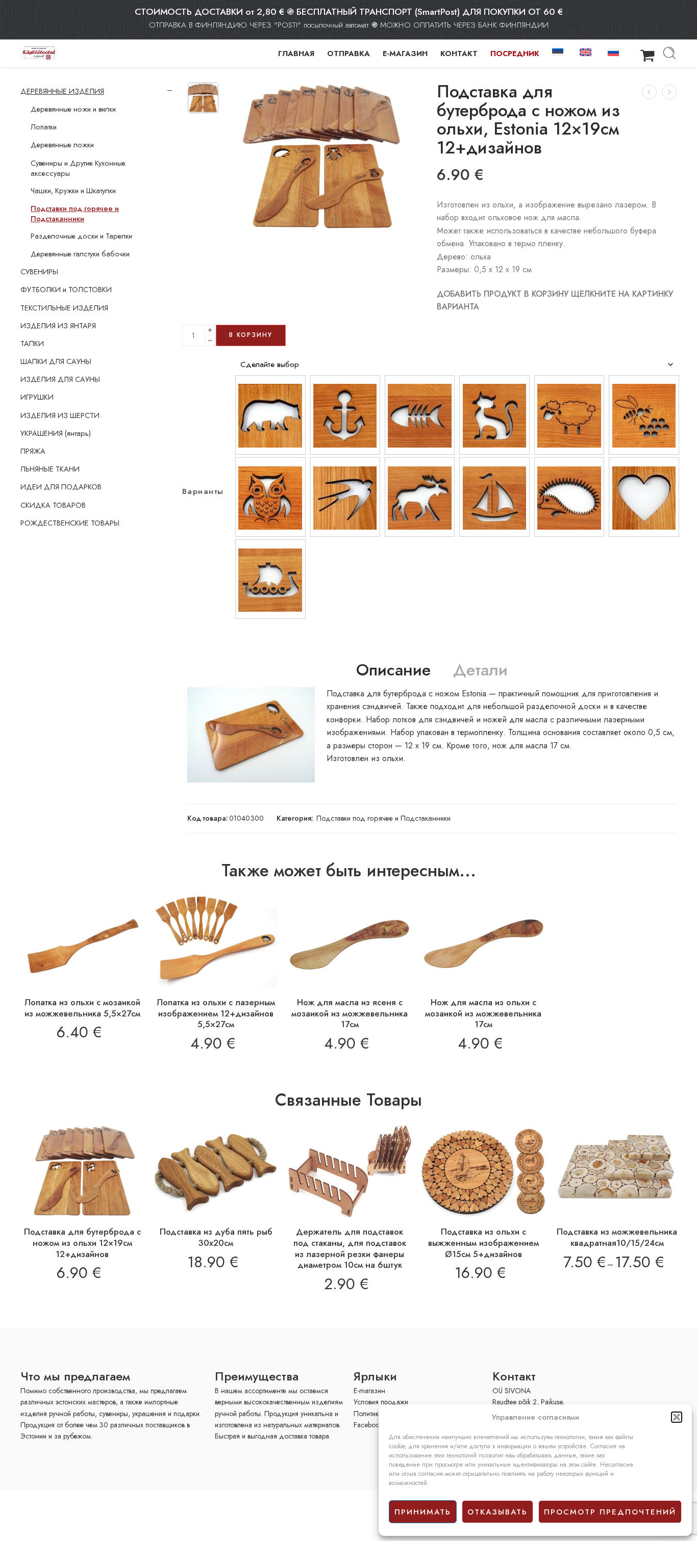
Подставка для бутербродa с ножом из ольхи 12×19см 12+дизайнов (82, 1242)
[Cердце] (644, 497)
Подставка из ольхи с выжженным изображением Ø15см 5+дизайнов (483, 1242)
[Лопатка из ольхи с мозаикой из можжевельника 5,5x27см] (82, 941)
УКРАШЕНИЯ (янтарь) (55, 433)
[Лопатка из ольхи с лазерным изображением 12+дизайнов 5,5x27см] (216, 941)
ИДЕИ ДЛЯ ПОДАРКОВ (61, 487)
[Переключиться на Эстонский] (559, 52)
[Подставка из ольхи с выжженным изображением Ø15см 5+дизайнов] (483, 1171)
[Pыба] (420, 415)
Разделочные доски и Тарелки (81, 236)
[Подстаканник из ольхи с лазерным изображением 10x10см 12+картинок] (649, 92)
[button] (676, 1417)
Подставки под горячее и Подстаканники (383, 818)
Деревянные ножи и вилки (73, 109)
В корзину (250, 334)
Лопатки (44, 127)
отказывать (497, 1512)
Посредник (514, 53)
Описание (393, 670)
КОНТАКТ (459, 53)
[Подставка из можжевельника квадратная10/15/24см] (617, 1171)
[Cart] (647, 53)
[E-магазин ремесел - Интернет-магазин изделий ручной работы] (38, 53)
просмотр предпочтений (610, 1512)
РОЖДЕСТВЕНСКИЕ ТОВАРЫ (69, 523)
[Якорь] (345, 415)
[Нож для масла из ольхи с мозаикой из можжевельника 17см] (483, 941)
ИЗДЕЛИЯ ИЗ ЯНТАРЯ (58, 326)
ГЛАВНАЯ (296, 53)
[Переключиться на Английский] (587, 52)
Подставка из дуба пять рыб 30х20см (216, 1237)
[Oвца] (569, 415)
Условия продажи (381, 1402)
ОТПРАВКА (348, 53)
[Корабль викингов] (270, 579)
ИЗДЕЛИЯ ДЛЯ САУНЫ (60, 379)
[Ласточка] (345, 497)
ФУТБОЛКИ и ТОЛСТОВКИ (66, 289)
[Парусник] (494, 497)
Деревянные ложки (62, 145)
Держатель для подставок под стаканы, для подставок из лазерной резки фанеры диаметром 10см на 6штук (349, 1248)
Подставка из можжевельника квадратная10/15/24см (617, 1237)
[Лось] (420, 497)
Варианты (203, 491)
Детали (480, 670)
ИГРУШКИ (37, 397)
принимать (422, 1512)
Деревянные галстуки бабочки (80, 254)
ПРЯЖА (32, 451)
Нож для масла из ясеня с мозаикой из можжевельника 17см (349, 1013)
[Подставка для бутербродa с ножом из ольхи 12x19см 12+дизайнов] (669, 92)
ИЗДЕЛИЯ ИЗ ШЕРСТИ (59, 415)
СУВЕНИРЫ (39, 272)
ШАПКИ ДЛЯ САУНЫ (55, 361)
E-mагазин (369, 1391)
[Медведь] (270, 415)
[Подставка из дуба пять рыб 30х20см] (216, 1171)
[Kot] (494, 415)
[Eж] (569, 497)
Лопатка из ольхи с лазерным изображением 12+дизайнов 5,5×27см (216, 1013)
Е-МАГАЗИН (405, 53)
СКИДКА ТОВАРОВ (53, 505)
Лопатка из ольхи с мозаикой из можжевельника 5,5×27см (82, 1008)
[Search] (669, 53)
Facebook (368, 1425)
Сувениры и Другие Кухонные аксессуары (78, 168)
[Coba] (270, 497)
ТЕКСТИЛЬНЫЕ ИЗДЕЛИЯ (64, 308)
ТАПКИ (32, 343)
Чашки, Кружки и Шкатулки (73, 191)
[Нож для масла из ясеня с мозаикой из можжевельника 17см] (349, 941)
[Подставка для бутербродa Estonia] (203, 98)
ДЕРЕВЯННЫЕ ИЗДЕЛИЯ (62, 91)
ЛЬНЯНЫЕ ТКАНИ (50, 469)
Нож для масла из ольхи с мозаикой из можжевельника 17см (483, 1013)
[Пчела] (644, 415)
